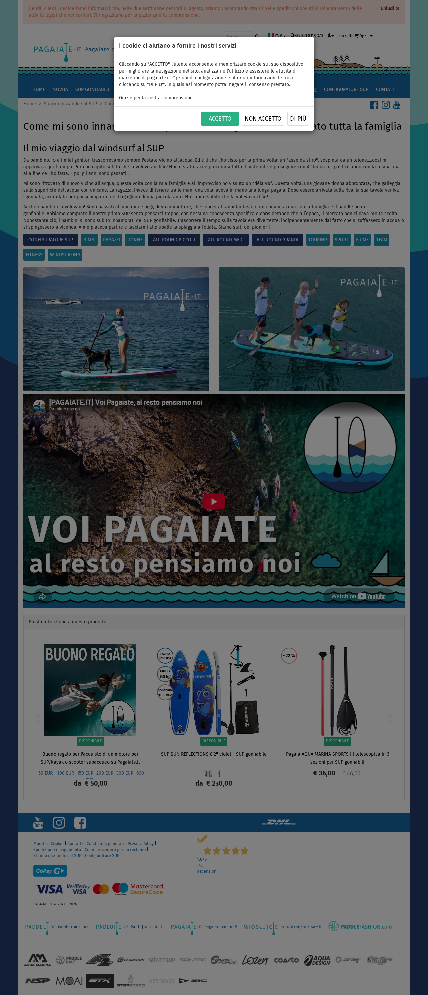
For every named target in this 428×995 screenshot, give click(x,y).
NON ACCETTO (263, 119)
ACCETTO (220, 119)
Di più (298, 119)
